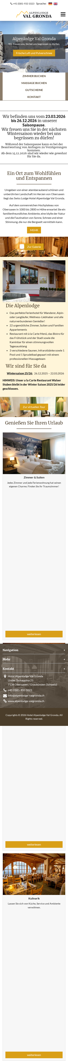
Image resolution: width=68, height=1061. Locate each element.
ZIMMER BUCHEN (34, 76)
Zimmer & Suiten (34, 477)
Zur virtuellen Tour (34, 407)
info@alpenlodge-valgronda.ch (26, 695)
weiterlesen (34, 634)
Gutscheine (34, 89)
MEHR (34, 230)
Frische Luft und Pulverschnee (34, 53)
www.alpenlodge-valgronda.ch (26, 701)
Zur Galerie (34, 246)
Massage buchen (34, 83)
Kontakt (34, 96)
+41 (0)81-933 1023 (23, 3)
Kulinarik (34, 898)
